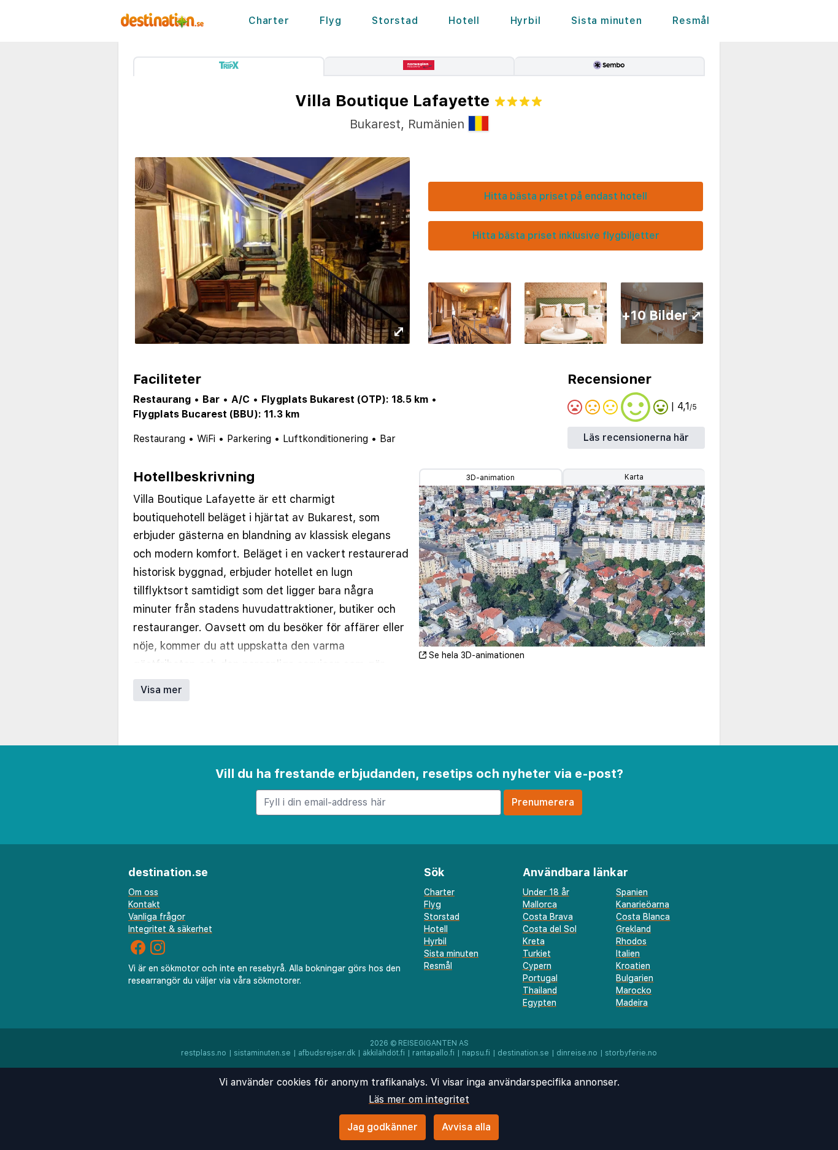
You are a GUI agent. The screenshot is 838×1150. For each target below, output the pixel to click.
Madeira (632, 1003)
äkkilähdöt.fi (384, 1053)
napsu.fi (476, 1053)
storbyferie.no (631, 1053)
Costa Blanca (643, 917)
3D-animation (490, 477)
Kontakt (144, 904)
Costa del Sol (550, 929)
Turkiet (537, 953)
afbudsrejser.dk (326, 1053)
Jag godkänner (382, 1127)
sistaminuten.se (262, 1053)
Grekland (633, 929)
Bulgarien (634, 978)
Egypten (539, 1003)
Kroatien (633, 966)
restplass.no (203, 1053)
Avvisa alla (466, 1127)
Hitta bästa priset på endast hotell (565, 196)
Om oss (143, 892)
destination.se (523, 1053)
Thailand (540, 990)
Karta (634, 477)
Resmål (691, 20)
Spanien (632, 892)
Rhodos (631, 941)
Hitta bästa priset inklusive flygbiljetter (565, 235)
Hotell (464, 20)
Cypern (537, 966)
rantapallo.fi (433, 1053)
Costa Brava (548, 917)
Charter (269, 20)
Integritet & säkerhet (170, 929)
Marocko (634, 990)
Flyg (330, 20)
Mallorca (540, 904)
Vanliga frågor (156, 917)
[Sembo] (610, 66)
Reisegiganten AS (433, 1043)
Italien (628, 953)
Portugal (540, 978)
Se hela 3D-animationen (477, 655)
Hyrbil (525, 20)
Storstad (395, 20)
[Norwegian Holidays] (420, 66)
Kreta (534, 941)
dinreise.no (577, 1053)
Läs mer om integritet (419, 1099)
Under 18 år (546, 892)
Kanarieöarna (642, 904)
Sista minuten (606, 20)
